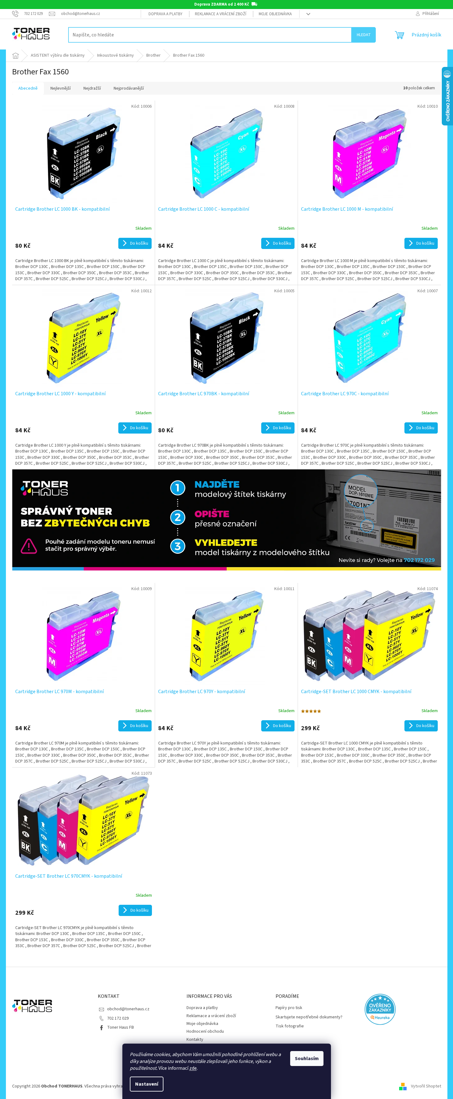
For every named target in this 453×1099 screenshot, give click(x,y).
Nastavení (146, 1084)
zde (193, 1068)
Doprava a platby (165, 14)
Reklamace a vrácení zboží (220, 14)
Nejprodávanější (129, 88)
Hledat (364, 35)
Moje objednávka (275, 14)
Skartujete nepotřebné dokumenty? (309, 1017)
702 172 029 (118, 1018)
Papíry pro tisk (289, 1008)
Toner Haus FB (120, 1027)
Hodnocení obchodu (205, 1031)
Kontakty (194, 1039)
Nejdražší (92, 88)
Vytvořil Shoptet (426, 1086)
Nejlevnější (60, 88)
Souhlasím (307, 1058)
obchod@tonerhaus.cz (128, 1009)
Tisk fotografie (290, 1026)
